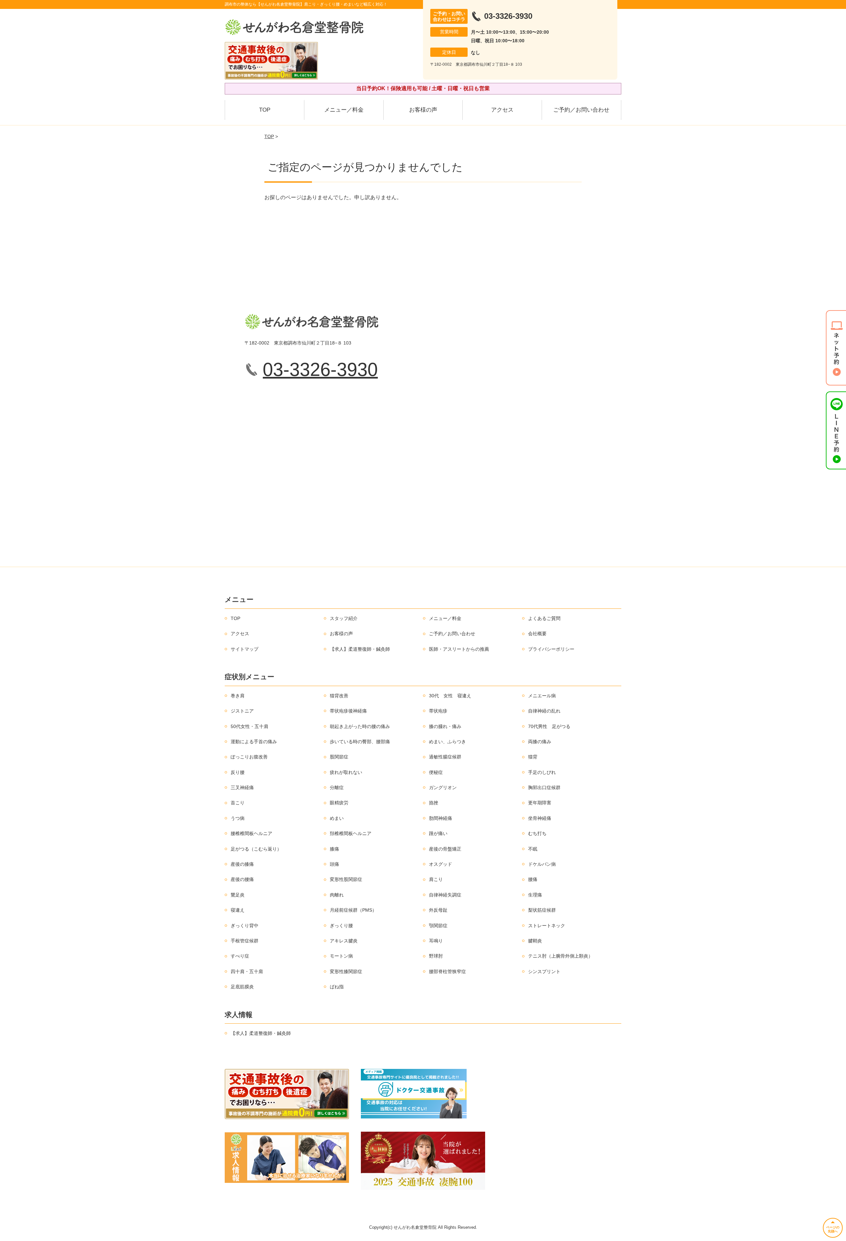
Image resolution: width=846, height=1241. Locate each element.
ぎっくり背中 (244, 925)
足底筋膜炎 (242, 986)
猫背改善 (339, 695)
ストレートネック (546, 925)
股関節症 (339, 756)
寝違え (238, 910)
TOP (264, 110)
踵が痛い (438, 833)
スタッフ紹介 (344, 618)
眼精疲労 (339, 802)
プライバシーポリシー (551, 649)
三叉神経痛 (242, 787)
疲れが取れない (346, 772)
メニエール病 (542, 695)
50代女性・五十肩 (249, 726)
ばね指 (337, 986)
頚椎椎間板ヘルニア (350, 833)
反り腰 (238, 772)
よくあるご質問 (544, 618)
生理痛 (535, 894)
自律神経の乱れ (544, 710)
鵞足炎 (238, 894)
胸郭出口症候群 (544, 787)
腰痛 (532, 879)
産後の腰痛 (242, 879)
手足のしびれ (542, 772)
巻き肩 (238, 695)
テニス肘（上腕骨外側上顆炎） (560, 956)
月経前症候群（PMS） (353, 910)
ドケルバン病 (542, 864)
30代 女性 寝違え (450, 695)
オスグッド (440, 864)
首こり (238, 802)
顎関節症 (438, 925)
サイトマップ (244, 649)
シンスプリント (544, 971)
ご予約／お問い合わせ (581, 110)
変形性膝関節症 (346, 971)
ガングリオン (443, 787)
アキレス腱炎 (344, 940)
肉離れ (337, 894)
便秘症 (436, 772)
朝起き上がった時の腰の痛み (360, 726)
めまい (337, 818)
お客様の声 (423, 110)
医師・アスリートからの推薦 (459, 649)
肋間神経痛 (440, 818)
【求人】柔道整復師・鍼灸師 (360, 649)
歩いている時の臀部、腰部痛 (360, 741)
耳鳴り (436, 940)
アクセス (502, 110)
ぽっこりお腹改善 (249, 756)
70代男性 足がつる (549, 726)
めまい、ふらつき (447, 741)
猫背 (532, 756)
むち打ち (537, 833)
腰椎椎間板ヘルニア (251, 833)
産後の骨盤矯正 (445, 849)
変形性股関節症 (346, 879)
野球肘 (436, 956)
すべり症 (240, 956)
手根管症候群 (244, 940)
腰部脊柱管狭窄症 (447, 971)
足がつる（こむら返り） (256, 849)
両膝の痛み (539, 741)
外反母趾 (438, 910)
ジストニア (242, 710)
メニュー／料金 (344, 110)
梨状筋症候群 (542, 910)
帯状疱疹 (438, 710)
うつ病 (238, 818)
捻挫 (433, 802)
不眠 (532, 849)
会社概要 (537, 633)
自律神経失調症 (445, 894)
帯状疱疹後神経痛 (348, 710)
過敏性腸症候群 (445, 756)
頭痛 (334, 864)
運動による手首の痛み (254, 741)
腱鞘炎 (535, 940)
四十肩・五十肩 (247, 971)
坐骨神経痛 (539, 818)
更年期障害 (539, 802)
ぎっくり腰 (341, 925)
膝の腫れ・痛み (445, 726)
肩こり (436, 879)
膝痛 (334, 849)
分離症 (337, 787)
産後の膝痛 (242, 864)
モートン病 (341, 956)
